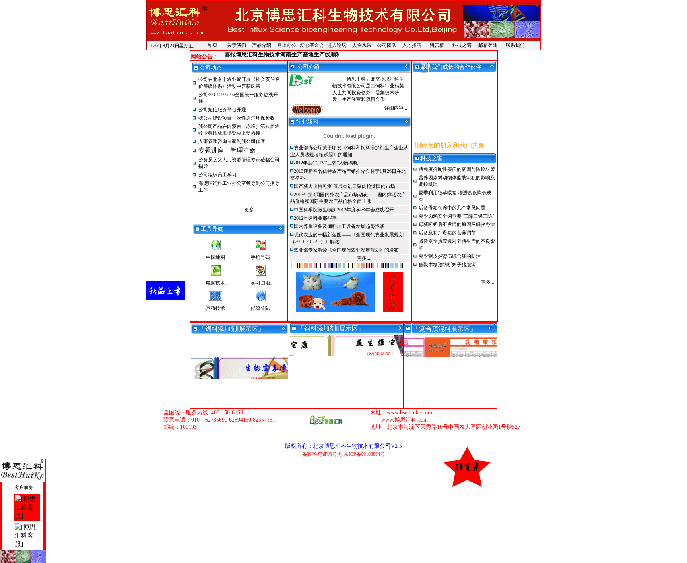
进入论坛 (336, 45)
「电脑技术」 (215, 283)
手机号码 (260, 257)
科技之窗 (462, 45)
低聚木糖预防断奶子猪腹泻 (447, 264)
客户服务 (23, 487)
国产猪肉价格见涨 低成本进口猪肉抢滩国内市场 (344, 186)
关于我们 (236, 45)
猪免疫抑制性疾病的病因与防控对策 (457, 169)
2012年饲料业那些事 (315, 218)
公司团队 (386, 45)
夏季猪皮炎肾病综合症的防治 (450, 256)
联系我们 (515, 45)
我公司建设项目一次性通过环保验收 (236, 118)
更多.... (488, 282)
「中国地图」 (215, 257)
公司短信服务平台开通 (222, 109)
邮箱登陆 (487, 45)
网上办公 (286, 45)
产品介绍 (261, 45)
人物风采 (361, 45)
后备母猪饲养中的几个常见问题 (452, 208)
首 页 (212, 45)
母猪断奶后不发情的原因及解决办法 (457, 224)
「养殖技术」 (215, 308)
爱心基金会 (312, 45)
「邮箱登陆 (260, 308)
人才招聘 (411, 45)
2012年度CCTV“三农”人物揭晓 (325, 163)
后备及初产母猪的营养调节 (447, 233)
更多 (252, 210)
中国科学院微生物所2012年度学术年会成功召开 (344, 210)
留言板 (437, 45)
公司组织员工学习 (217, 175)
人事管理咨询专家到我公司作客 (231, 141)
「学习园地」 (260, 283)
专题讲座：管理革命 (227, 150)
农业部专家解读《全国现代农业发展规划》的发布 (346, 250)
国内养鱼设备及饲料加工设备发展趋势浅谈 (339, 226)
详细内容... (395, 108)
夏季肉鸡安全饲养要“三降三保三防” (456, 216)
